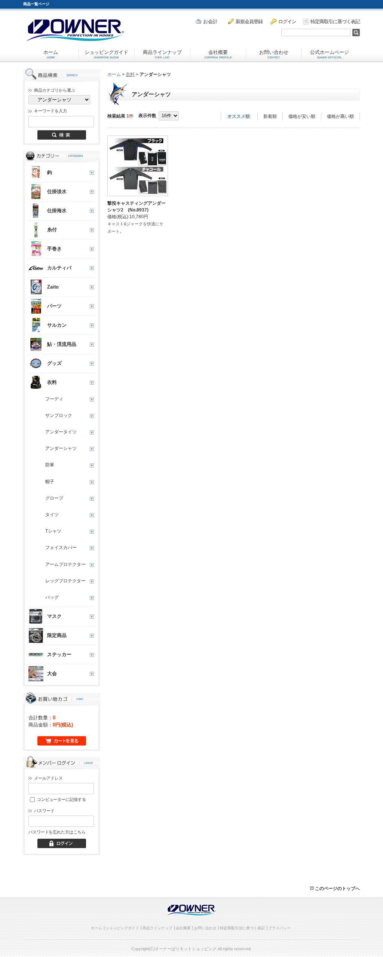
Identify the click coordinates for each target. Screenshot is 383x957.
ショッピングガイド (106, 52)
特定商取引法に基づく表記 (242, 928)
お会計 (210, 21)
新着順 (270, 116)
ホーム (50, 52)
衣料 (130, 74)
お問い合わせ (273, 52)
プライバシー (279, 928)
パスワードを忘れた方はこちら (56, 832)
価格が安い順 (301, 116)
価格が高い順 (340, 116)
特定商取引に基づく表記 (335, 21)
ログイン (287, 21)
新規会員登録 (249, 21)
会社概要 (218, 52)
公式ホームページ (329, 52)
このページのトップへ (337, 888)
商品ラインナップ (162, 52)
